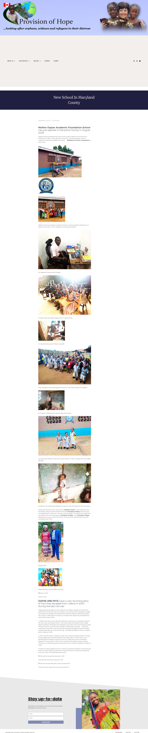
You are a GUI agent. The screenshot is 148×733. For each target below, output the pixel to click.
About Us (10, 61)
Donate (56, 61)
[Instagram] (137, 61)
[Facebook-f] (134, 61)
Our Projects (23, 61)
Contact (47, 61)
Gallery (36, 61)
